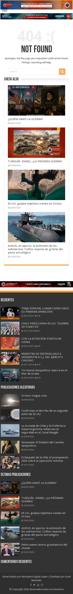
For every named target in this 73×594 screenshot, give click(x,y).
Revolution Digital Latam (35, 576)
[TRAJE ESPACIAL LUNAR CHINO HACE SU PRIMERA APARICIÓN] (10, 313)
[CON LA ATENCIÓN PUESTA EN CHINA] (10, 343)
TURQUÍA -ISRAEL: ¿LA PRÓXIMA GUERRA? (35, 161)
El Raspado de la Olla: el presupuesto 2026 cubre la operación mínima (44, 459)
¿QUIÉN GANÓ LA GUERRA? (25, 119)
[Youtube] (38, 585)
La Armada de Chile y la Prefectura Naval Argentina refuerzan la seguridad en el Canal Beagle (43, 429)
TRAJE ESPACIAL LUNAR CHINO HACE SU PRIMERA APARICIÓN (45, 310)
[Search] (62, 71)
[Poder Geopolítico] (36, 5)
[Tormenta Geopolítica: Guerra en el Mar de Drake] (10, 375)
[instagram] (41, 585)
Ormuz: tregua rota (34, 395)
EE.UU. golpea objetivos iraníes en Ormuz (35, 203)
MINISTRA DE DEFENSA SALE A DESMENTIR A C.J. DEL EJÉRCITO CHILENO (42, 357)
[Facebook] (31, 585)
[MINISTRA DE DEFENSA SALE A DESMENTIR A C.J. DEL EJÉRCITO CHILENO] (10, 358)
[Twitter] (34, 585)
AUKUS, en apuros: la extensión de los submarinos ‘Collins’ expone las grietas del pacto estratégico (35, 249)
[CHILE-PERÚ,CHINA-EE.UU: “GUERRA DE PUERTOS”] (10, 328)
